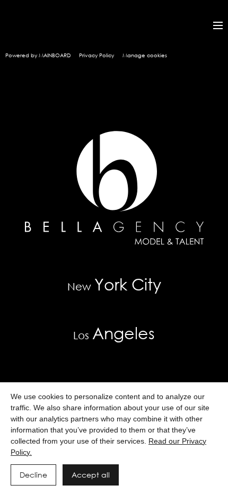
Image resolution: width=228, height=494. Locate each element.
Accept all (91, 475)
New (114, 284)
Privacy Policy (96, 55)
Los (114, 332)
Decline (33, 475)
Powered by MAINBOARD (38, 55)
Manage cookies (144, 55)
